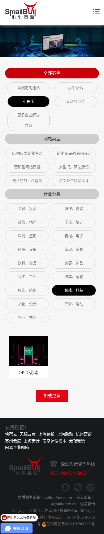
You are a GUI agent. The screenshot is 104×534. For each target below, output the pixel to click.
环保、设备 (27, 250)
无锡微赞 (77, 441)
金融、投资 (27, 209)
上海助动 (65, 434)
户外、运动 (74, 304)
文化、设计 (27, 304)
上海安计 (32, 441)
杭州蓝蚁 (84, 434)
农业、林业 (27, 318)
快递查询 (87, 504)
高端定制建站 (28, 88)
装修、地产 (27, 222)
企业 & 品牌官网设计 (74, 154)
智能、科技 (74, 290)
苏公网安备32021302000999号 (70, 524)
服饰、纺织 (27, 290)
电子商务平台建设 (27, 181)
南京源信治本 (54, 441)
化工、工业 (27, 277)
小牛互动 (54, 517)
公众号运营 (75, 101)
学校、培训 (74, 222)
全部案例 (52, 73)
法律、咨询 (74, 209)
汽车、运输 (74, 277)
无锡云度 (28, 434)
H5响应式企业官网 (27, 154)
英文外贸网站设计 (74, 181)
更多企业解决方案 (28, 120)
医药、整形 (27, 236)
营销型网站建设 (27, 167)
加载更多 (52, 395)
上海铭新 (46, 434)
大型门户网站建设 (74, 167)
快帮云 (11, 434)
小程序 (28, 101)
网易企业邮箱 (17, 447)
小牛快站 (75, 88)
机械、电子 (74, 236)
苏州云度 (13, 441)
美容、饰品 (74, 263)
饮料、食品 (27, 263)
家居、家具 (74, 250)
